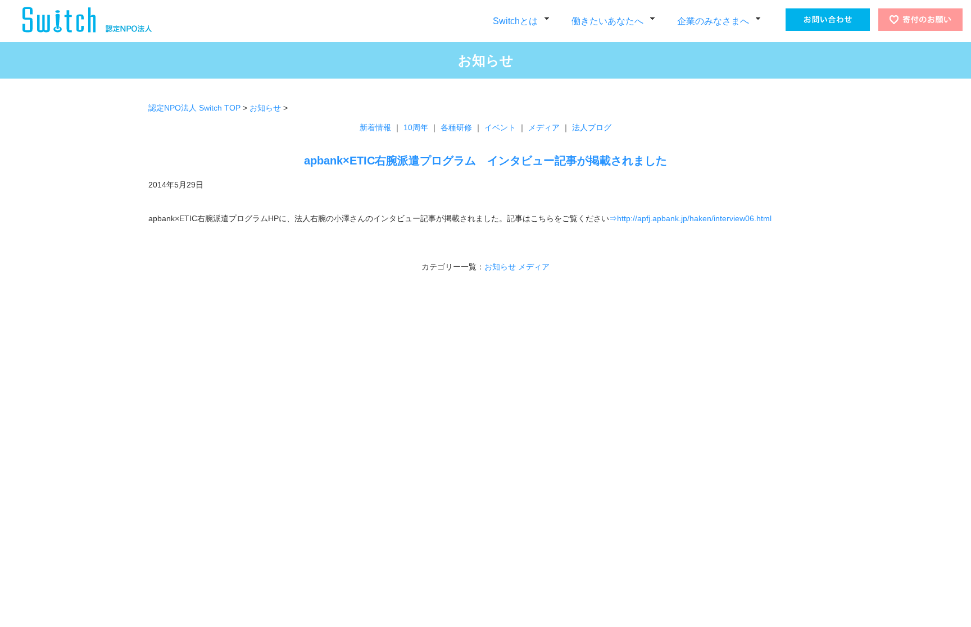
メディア (544, 127)
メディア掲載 (269, 483)
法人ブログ (591, 127)
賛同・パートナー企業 (283, 469)
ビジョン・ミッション (283, 425)
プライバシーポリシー (283, 454)
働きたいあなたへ (607, 21)
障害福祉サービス (382, 410)
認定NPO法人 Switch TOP (194, 107)
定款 (254, 513)
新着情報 (375, 127)
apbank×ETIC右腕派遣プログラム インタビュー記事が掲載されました (485, 160)
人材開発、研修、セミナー (526, 410)
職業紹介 (497, 454)
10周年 (415, 127)
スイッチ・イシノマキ (406, 440)
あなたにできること (279, 498)
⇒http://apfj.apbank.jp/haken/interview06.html (690, 218)
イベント (500, 127)
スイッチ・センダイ (403, 425)
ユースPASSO (394, 469)
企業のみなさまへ (713, 21)
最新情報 (174, 410)
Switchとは (515, 21)
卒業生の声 (371, 498)
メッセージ (265, 410)
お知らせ (265, 107)
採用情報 (261, 527)
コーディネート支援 (515, 425)
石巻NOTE (387, 483)
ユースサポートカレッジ (393, 454)
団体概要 (261, 440)
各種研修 (456, 127)
